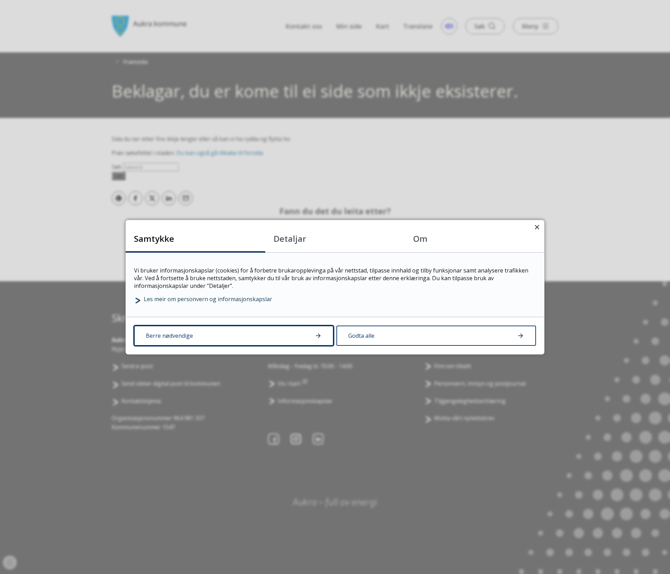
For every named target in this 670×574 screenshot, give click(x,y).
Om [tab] (420, 238)
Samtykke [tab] (154, 238)
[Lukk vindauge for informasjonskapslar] (537, 227)
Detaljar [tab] (290, 238)
